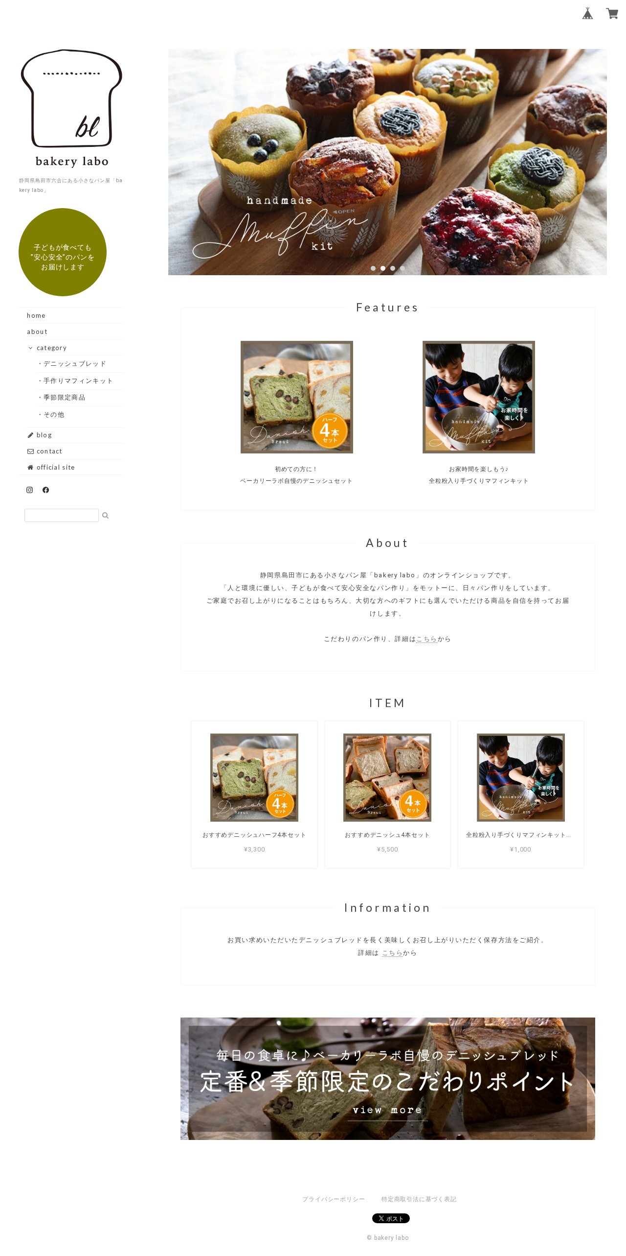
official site (54, 467)
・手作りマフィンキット (78, 380)
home (36, 315)
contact (48, 451)
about (37, 331)
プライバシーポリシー (333, 1199)
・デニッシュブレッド (75, 363)
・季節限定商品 (65, 397)
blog (43, 435)
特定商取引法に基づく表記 (418, 1199)
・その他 (54, 414)
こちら (427, 638)
